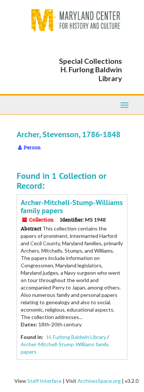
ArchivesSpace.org (99, 381)
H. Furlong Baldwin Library (76, 337)
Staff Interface (44, 381)
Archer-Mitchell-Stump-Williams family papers (72, 206)
